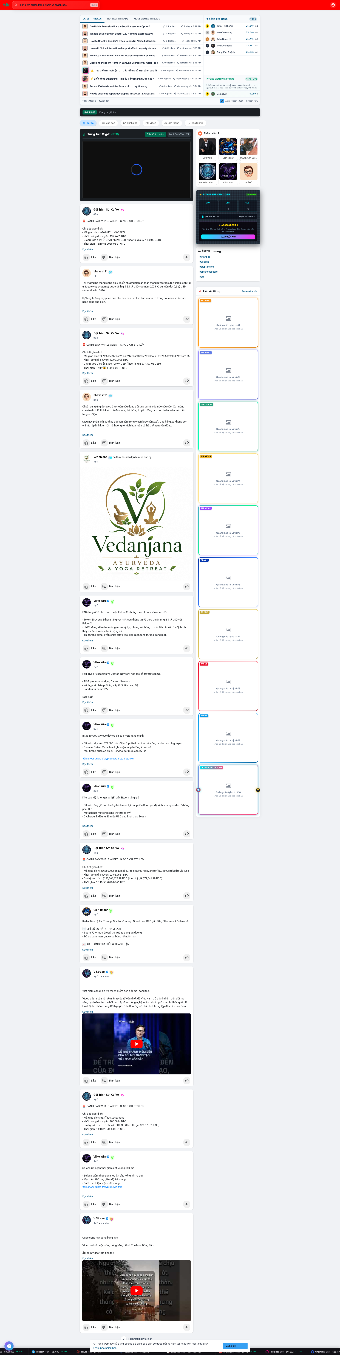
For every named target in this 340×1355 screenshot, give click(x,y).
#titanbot (204, 256)
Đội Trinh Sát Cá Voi (107, 209)
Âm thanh (173, 123)
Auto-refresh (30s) (234, 101)
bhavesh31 (101, 271)
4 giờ (96, 853)
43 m (96, 214)
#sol (120, 1187)
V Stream (100, 971)
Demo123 (222, 94)
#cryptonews (109, 758)
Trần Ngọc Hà (224, 39)
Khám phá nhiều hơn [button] (105, 1347)
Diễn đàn (105, 101)
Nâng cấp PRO (228, 237)
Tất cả (90, 123)
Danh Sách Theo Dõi (179, 134)
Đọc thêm (87, 249)
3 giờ (96, 729)
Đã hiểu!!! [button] (231, 1346)
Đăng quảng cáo (249, 291)
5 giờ (96, 976)
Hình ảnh (132, 123)
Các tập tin (197, 123)
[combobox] (56, 5)
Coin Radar (101, 910)
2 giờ (96, 338)
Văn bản (110, 123)
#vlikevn (204, 261)
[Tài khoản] (333, 5)
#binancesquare (91, 758)
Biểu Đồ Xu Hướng (155, 134)
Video (152, 123)
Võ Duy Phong (224, 45)
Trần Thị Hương (225, 26)
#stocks (129, 758)
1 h (95, 276)
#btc (120, 758)
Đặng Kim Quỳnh (226, 52)
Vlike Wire (100, 600)
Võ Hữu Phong (224, 32)
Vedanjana (100, 457)
